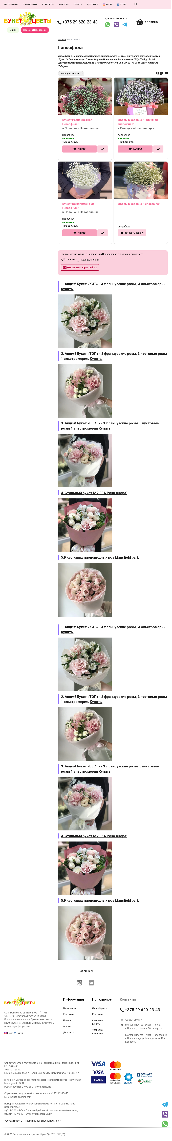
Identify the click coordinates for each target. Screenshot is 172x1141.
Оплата (78, 4)
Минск (13, 30)
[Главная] (19, 1005)
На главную (11, 4)
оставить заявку (133, 232)
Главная (62, 39)
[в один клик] (102, 149)
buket (108, 4)
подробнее (68, 135)
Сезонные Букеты (97, 1022)
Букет (122, 4)
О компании (30, 4)
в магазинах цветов (149, 56)
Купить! (81, 148)
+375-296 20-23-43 (123, 62)
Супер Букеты (100, 1008)
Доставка (92, 4)
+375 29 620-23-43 (79, 22)
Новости (64, 4)
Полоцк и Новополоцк (34, 30)
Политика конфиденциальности (43, 1120)
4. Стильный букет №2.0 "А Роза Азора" (94, 493)
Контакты (48, 4)
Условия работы (13, 1120)
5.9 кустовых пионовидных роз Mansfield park (100, 557)
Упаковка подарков (97, 1032)
